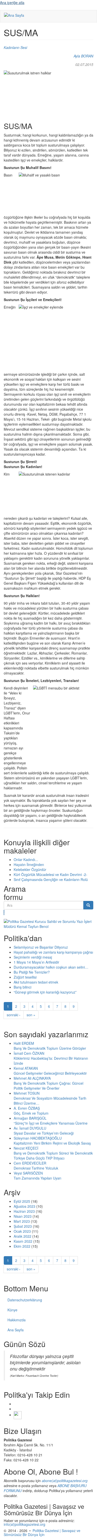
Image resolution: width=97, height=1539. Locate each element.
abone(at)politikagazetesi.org (65, 1480)
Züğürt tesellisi (25, 977)
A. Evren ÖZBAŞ (27, 1108)
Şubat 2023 (23, 1226)
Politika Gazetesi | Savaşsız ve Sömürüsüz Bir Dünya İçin (42, 1532)
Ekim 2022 (22, 1246)
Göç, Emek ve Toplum (31, 1113)
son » (31, 1014)
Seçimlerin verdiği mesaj (33, 957)
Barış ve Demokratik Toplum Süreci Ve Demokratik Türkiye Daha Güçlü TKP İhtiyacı (53, 1156)
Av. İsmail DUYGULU (30, 1128)
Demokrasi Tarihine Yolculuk (36, 1168)
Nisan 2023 (23, 1216)
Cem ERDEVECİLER (30, 1163)
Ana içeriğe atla (12, 2)
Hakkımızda (16, 1319)
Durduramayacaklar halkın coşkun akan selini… (51, 967)
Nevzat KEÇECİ (26, 1148)
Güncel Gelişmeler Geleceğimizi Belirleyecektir (50, 1073)
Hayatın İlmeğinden (29, 864)
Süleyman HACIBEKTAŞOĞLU (38, 1138)
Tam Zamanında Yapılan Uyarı (37, 1178)
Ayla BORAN (83, 55)
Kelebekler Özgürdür (30, 869)
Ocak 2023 (22, 1231)
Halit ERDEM (24, 1043)
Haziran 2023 (24, 1211)
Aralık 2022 (22, 1236)
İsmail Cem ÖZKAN (29, 1053)
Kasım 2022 (23, 1241)
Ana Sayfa (15, 1329)
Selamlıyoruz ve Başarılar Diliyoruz (41, 947)
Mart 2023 (22, 1221)
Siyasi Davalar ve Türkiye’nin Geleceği (44, 1133)
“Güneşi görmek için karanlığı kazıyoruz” (45, 992)
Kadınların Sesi (15, 47)
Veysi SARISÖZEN (28, 1173)
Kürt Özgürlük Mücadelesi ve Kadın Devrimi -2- (50, 874)
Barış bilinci (22, 987)
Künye (12, 1309)
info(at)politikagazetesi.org (24, 1524)
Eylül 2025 (22, 1201)
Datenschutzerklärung (24, 1299)
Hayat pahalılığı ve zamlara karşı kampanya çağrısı (53, 952)
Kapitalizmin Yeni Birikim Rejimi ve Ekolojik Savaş (52, 1143)
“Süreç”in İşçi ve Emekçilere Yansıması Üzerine (51, 1123)
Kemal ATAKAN (26, 1068)
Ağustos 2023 (24, 1206)
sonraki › (13, 1014)
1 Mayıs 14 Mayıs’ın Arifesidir (36, 962)
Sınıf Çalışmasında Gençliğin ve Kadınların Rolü (51, 879)
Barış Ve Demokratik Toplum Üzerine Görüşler (50, 1048)
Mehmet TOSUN (27, 1093)
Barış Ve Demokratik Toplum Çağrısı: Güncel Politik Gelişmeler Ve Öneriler (48, 1086)
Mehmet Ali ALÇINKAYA (32, 1078)
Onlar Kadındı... (26, 859)
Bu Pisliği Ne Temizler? (32, 972)
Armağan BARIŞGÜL (30, 1118)
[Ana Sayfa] (14, 15)
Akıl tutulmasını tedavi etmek (36, 982)
